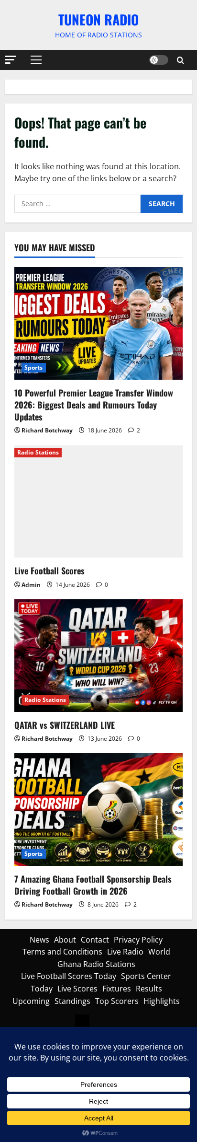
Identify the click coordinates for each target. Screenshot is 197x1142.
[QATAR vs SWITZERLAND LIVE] (98, 655)
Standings (72, 1001)
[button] (10, 60)
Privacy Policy (138, 939)
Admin (31, 585)
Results (149, 988)
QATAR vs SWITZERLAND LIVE (64, 725)
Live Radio (125, 951)
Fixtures (116, 988)
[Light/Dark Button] (158, 60)
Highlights (161, 1001)
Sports (33, 367)
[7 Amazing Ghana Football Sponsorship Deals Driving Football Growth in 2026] (98, 809)
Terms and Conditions (62, 951)
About (65, 939)
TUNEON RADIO (98, 19)
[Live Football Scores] (98, 501)
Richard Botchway (47, 430)
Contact (95, 939)
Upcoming (31, 1001)
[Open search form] (180, 60)
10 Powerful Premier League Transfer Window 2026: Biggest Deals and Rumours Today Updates (93, 404)
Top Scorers (117, 1001)
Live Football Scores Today (68, 976)
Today (42, 988)
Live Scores (77, 988)
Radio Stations (38, 452)
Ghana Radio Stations (96, 964)
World (159, 951)
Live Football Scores (49, 570)
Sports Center (146, 976)
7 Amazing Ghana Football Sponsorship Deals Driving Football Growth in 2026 (93, 885)
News (39, 939)
